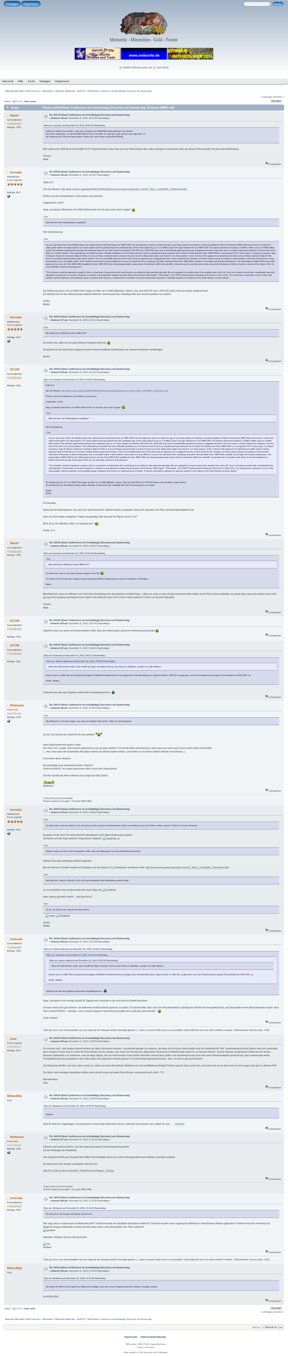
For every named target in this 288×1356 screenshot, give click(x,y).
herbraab (16, 939)
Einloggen (12, 3)
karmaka (16, 172)
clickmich (180, 1124)
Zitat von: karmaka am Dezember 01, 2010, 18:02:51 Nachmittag (74, 125)
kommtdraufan (50, 1296)
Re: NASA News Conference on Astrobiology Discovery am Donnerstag (89, 115)
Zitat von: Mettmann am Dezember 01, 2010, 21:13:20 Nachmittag (75, 1208)
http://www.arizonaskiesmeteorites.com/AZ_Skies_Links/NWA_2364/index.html (187, 867)
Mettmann (17, 705)
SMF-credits (130, 1344)
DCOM (14, 369)
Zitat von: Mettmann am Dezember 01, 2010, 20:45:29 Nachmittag (75, 1106)
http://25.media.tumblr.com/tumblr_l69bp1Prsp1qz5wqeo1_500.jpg (78, 1170)
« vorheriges (267, 97)
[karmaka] (8, 197)
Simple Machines (158, 1344)
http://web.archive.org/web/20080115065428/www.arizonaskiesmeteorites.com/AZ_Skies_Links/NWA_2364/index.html (124, 189)
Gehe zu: (256, 1327)
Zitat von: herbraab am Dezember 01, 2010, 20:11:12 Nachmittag (74, 655)
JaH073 (80, 91)
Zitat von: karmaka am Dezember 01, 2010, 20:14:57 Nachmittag (74, 379)
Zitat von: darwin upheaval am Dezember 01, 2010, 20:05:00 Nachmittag (80, 661)
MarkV (14, 115)
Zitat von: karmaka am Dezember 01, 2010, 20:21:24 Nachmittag (74, 553)
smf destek (149, 1347)
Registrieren (30, 3)
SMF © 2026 (143, 1344)
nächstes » (278, 97)
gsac (13, 1038)
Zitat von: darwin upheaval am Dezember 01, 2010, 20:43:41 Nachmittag (78, 949)
